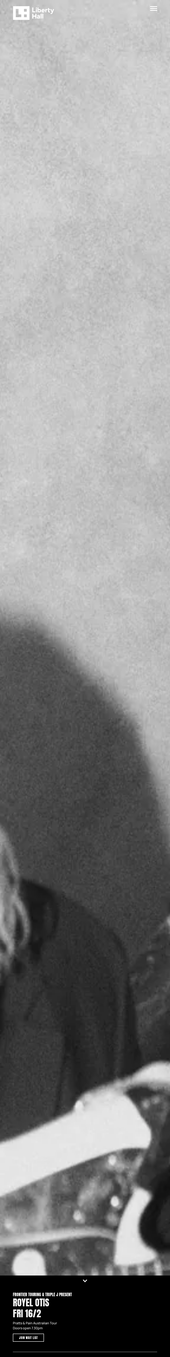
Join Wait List (28, 1338)
